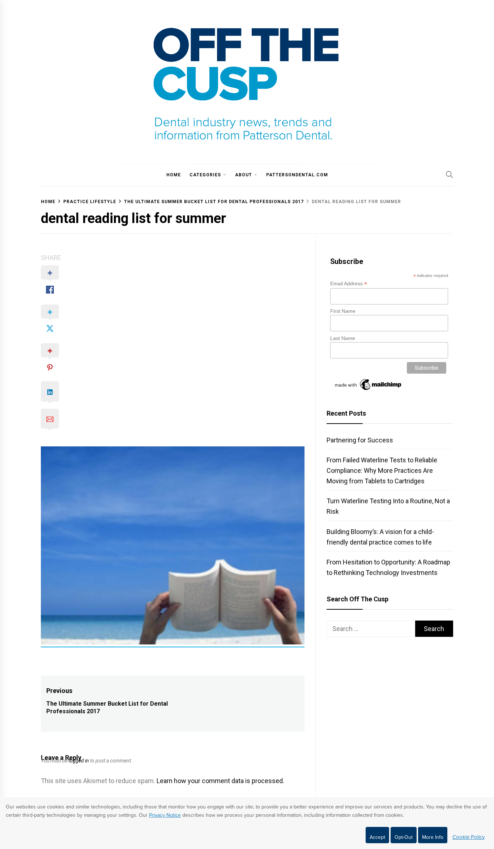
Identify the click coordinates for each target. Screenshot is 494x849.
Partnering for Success (360, 440)
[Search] (449, 174)
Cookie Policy (468, 837)
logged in (79, 761)
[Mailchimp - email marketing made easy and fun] (368, 390)
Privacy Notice (165, 815)
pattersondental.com (297, 174)
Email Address (348, 283)
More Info (432, 837)
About (243, 174)
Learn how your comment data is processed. (220, 781)
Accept (377, 837)
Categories (205, 174)
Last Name (342, 338)
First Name (342, 311)
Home (173, 174)
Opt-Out (404, 837)
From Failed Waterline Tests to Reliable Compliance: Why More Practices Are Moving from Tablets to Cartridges (382, 470)
